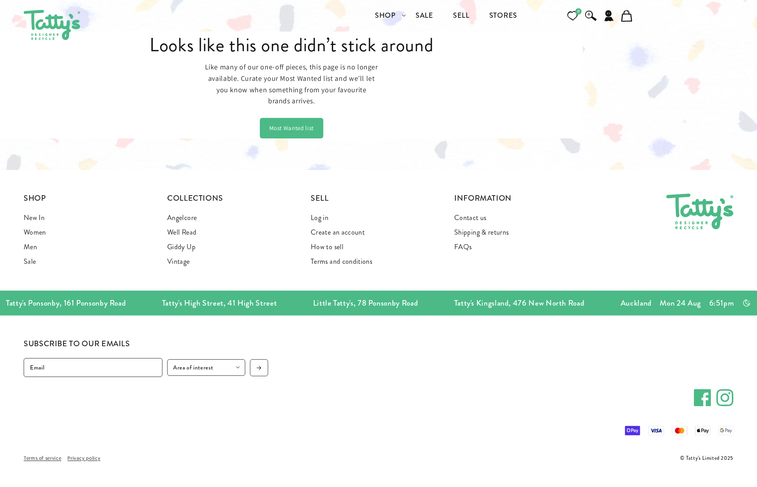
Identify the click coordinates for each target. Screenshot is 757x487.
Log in (319, 218)
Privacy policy (83, 458)
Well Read (181, 232)
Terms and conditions (341, 261)
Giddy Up (181, 247)
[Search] (591, 16)
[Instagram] (724, 397)
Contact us (470, 218)
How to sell (327, 247)
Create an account (338, 232)
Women (35, 232)
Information (483, 198)
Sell (320, 198)
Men (30, 247)
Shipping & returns (481, 232)
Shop (35, 198)
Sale (30, 261)
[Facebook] (702, 397)
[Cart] (627, 16)
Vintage (178, 261)
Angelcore (182, 218)
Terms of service (42, 458)
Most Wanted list (291, 128)
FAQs (463, 247)
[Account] (609, 16)
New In (34, 218)
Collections (195, 198)
